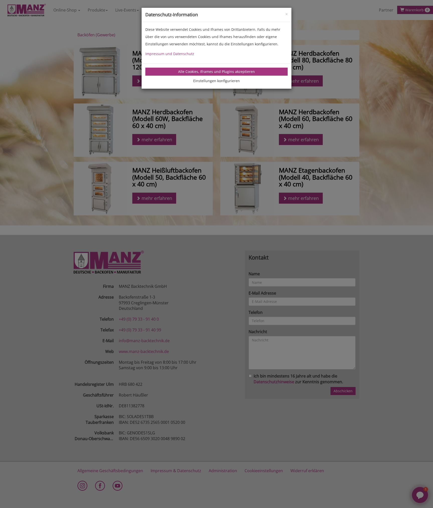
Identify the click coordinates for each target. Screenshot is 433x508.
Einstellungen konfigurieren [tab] (216, 80)
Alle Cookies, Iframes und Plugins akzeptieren (216, 71)
